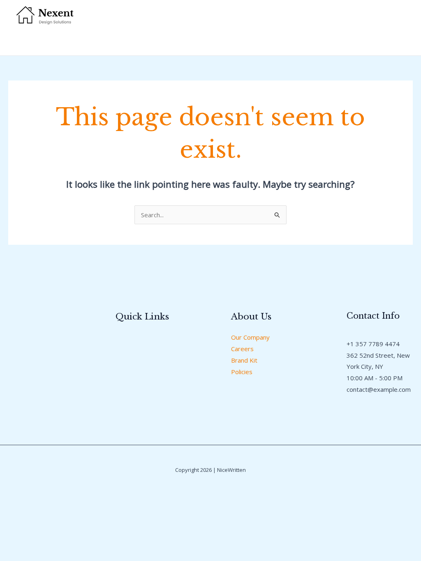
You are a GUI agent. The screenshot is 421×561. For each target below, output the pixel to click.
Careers (242, 349)
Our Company (250, 337)
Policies (241, 372)
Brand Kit (244, 360)
